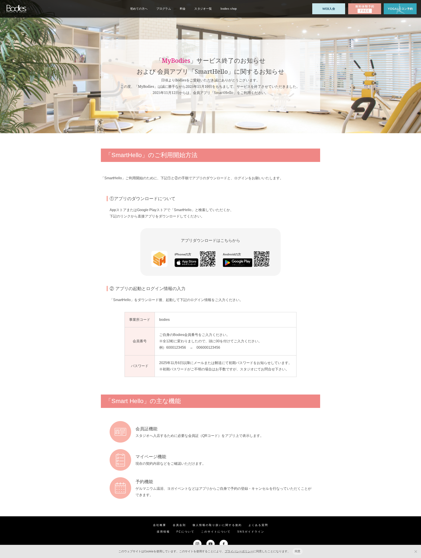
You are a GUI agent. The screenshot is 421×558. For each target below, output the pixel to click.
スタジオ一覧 (203, 8)
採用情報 (163, 531)
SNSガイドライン (250, 531)
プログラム (163, 8)
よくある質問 (258, 525)
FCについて (185, 531)
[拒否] (415, 551)
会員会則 (179, 525)
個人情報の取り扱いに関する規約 (217, 525)
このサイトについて (216, 531)
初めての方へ (139, 8)
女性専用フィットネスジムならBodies (16, 8)
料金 (183, 8)
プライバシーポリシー (239, 551)
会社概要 (159, 525)
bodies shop (229, 8)
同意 (298, 551)
